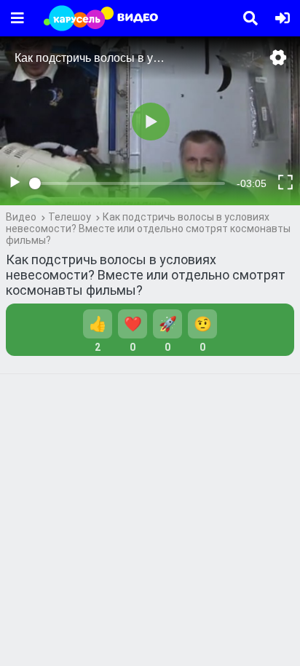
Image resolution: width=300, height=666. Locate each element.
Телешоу (69, 217)
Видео (21, 217)
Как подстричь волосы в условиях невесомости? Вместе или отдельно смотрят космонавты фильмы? (148, 228)
